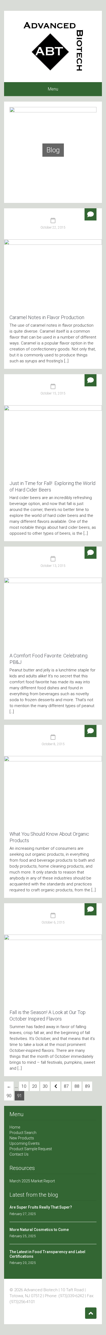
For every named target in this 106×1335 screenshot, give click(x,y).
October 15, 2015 (53, 393)
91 (19, 1095)
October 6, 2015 (53, 922)
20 (34, 1086)
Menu (53, 89)
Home (15, 1127)
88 (76, 1086)
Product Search (23, 1132)
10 (23, 1086)
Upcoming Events (25, 1143)
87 (66, 1086)
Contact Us (19, 1154)
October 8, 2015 (53, 744)
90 (9, 1095)
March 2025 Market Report (32, 1181)
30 (45, 1086)
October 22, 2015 (53, 227)
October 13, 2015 (53, 566)
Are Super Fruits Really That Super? (41, 1207)
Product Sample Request (31, 1149)
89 (87, 1086)
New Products (22, 1138)
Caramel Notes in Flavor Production (47, 317)
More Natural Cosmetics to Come (39, 1229)
